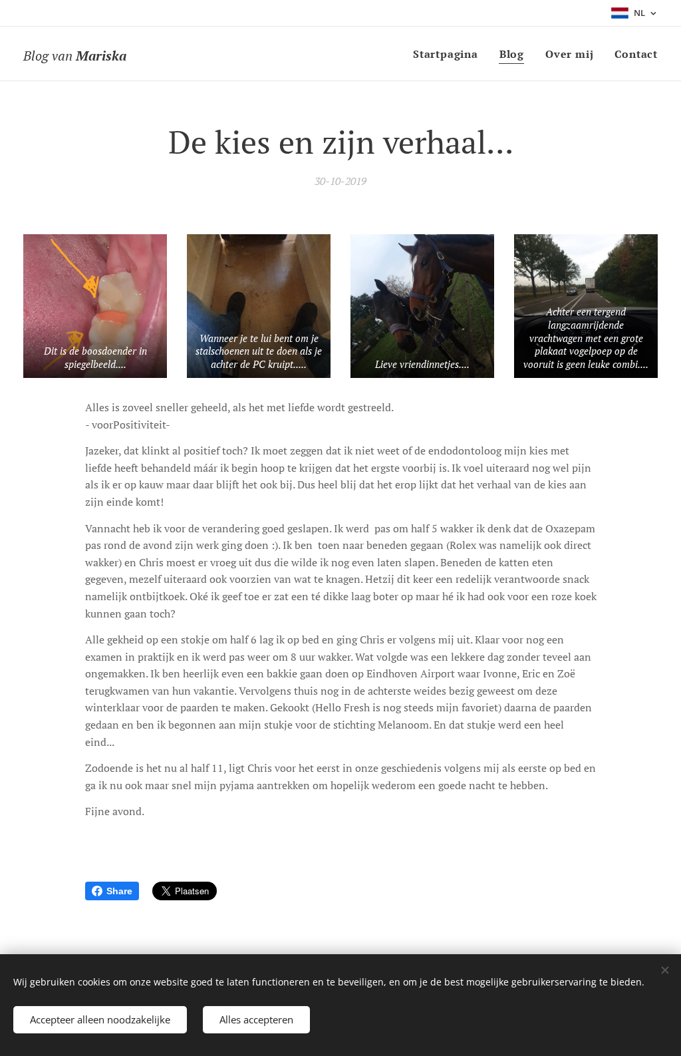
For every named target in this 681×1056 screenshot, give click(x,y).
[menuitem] (449, 54)
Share (119, 891)
